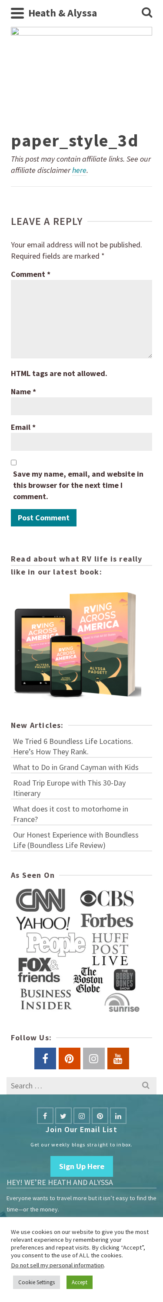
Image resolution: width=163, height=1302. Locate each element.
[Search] (146, 13)
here (79, 170)
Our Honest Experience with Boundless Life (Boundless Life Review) (76, 840)
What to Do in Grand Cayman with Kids (76, 767)
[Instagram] (81, 1115)
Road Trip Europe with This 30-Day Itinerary (69, 788)
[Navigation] (17, 13)
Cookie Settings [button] (36, 1282)
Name (23, 391)
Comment (30, 274)
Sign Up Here (81, 1166)
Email (23, 427)
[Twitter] (63, 1115)
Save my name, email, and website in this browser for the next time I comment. (78, 485)
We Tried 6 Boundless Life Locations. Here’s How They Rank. (73, 746)
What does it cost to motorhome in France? (70, 814)
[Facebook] (45, 1115)
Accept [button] (79, 1282)
